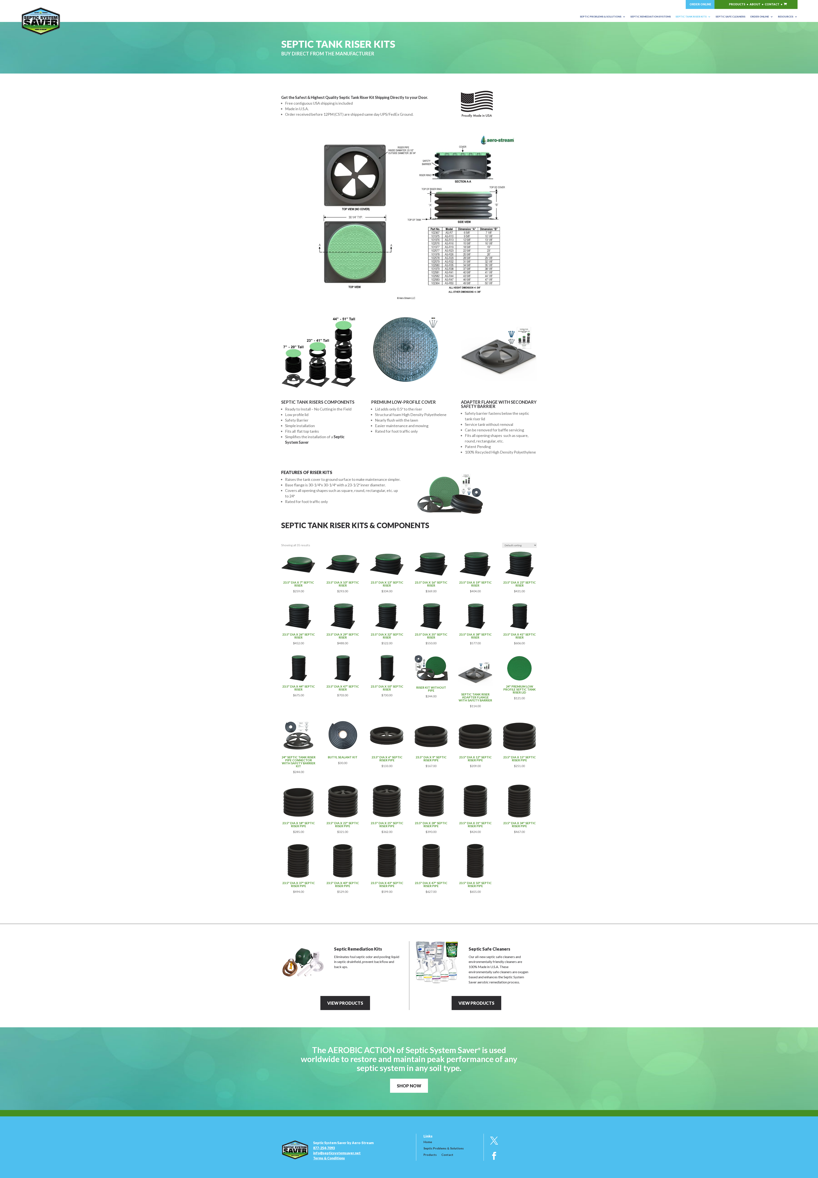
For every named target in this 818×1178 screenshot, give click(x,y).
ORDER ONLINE (700, 4)
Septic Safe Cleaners (730, 16)
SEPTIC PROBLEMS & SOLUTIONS (600, 16)
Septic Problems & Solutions (443, 1148)
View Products (345, 1003)
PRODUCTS (737, 4)
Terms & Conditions (329, 1158)
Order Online (759, 16)
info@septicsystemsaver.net (337, 1153)
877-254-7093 (324, 1148)
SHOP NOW (409, 1085)
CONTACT (772, 4)
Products (430, 1154)
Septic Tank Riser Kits (691, 16)
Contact (447, 1154)
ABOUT (755, 4)
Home (427, 1142)
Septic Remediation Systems (650, 16)
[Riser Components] (409, 300)
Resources (785, 16)
